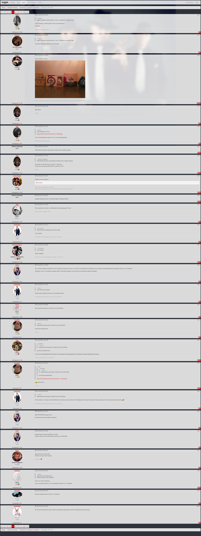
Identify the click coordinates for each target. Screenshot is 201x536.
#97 (198, 450)
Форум (24, 2)
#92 (198, 340)
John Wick (17, 490)
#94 (198, 391)
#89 (198, 284)
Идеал (17, 15)
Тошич (17, 450)
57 (24, 12)
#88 (198, 265)
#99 (198, 490)
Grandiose (17, 470)
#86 (198, 225)
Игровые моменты (12, 7)
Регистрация (189, 2)
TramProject (17, 225)
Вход (196, 2)
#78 (198, 55)
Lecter (17, 265)
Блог (18, 2)
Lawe (17, 340)
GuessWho (17, 320)
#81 (198, 146)
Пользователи (32, 2)
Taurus (17, 304)
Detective (17, 35)
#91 (198, 320)
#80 (198, 126)
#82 (198, 155)
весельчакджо (17, 176)
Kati (17, 126)
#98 (198, 470)
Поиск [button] (40, 2)
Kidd (17, 204)
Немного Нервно (17, 245)
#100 (198, 506)
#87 (198, 245)
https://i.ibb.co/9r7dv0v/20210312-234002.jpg (49, 134)
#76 (198, 15)
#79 (198, 106)
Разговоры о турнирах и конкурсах (29, 7)
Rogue (17, 55)
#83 (198, 176)
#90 (198, 304)
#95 (198, 411)
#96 (198, 431)
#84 (198, 195)
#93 (198, 363)
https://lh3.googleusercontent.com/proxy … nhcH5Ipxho (52, 378)
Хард (17, 106)
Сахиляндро (17, 506)
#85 (198, 204)
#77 (198, 35)
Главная (13, 2)
